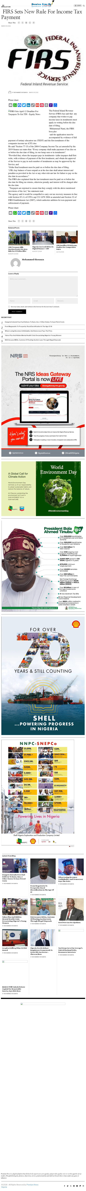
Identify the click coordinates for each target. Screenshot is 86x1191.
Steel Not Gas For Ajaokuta (69, 922)
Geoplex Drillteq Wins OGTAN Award (14, 949)
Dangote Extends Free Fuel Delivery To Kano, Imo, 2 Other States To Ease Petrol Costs (34, 322)
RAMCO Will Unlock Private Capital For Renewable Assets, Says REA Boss (13, 989)
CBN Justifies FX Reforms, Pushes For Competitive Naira (66, 247)
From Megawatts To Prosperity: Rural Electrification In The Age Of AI (28, 326)
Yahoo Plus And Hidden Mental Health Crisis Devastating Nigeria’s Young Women (33, 335)
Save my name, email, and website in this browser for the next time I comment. (35, 307)
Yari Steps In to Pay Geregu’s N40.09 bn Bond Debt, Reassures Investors (70, 950)
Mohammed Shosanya (21, 92)
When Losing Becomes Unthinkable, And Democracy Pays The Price (28, 331)
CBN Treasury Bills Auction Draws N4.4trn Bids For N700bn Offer (17, 249)
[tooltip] (18, 22)
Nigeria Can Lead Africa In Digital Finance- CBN (42, 248)
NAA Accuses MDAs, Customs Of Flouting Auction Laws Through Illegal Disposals (33, 340)
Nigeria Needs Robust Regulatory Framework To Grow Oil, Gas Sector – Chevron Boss (41, 951)
